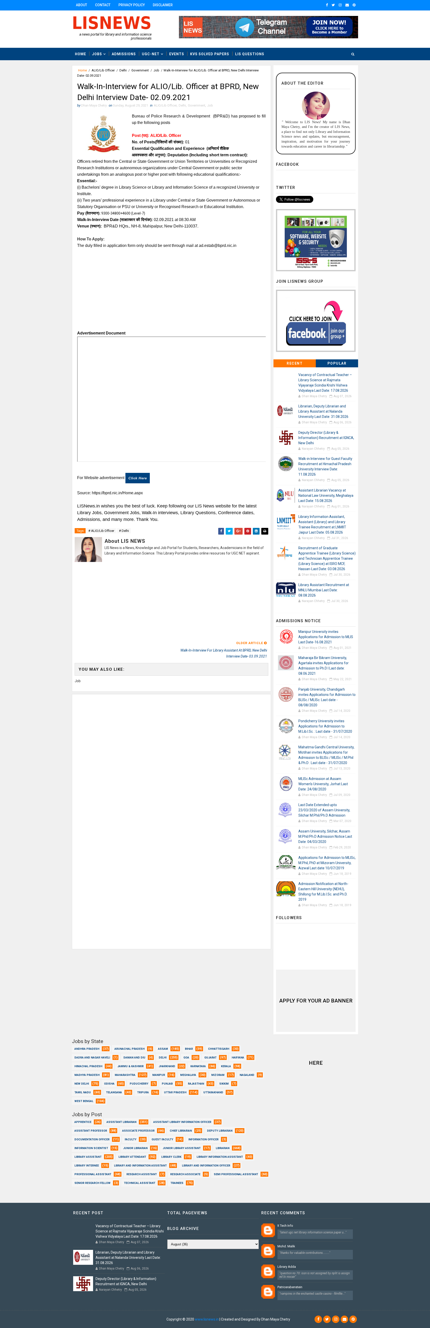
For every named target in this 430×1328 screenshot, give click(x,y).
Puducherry (139, 1083)
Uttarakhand (213, 1092)
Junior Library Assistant (182, 1148)
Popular (337, 363)
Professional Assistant (92, 1174)
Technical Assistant (139, 1183)
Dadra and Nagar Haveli (92, 1057)
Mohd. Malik (286, 1246)
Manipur (158, 1075)
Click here (137, 478)
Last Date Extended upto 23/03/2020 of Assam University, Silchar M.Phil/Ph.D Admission (324, 810)
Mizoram (217, 1075)
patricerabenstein (289, 1287)
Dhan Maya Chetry (151, 1319)
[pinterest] (354, 5)
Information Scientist (91, 1148)
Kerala (226, 1066)
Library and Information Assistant (140, 1165)
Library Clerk (171, 1157)
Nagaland (247, 1075)
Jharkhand (167, 1066)
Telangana (114, 1092)
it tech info (285, 1225)
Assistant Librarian (121, 1122)
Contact (102, 5)
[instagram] (340, 5)
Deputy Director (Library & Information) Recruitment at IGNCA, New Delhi (326, 438)
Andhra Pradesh (86, 1049)
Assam (163, 1049)
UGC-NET (151, 54)
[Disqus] (171, 756)
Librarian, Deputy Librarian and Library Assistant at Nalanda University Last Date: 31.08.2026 (323, 411)
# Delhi (124, 531)
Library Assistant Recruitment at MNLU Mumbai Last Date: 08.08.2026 (323, 590)
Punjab (167, 1083)
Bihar (189, 1049)
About (81, 5)
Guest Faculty (162, 1139)
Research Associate (185, 1174)
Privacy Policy (131, 5)
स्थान (95, 226)
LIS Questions (249, 54)
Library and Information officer (206, 1165)
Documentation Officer (91, 1139)
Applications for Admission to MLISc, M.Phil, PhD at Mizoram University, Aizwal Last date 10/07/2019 (327, 863)
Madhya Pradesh (87, 1075)
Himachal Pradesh (88, 1066)
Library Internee (86, 1165)
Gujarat (210, 1057)
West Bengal (83, 1101)
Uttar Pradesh (175, 1092)
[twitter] (333, 5)
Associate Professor (138, 1130)
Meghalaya (188, 1075)
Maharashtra (125, 1075)
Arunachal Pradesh (129, 1049)
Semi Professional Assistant (236, 1174)
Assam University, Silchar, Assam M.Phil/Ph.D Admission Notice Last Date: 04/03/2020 (325, 836)
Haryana (238, 1057)
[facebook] (327, 5)
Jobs (97, 54)
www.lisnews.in (207, 1319)
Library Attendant (132, 1157)
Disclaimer (163, 5)
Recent (295, 363)
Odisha (109, 1083)
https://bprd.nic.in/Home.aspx (117, 493)
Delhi (123, 70)
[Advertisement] (171, 284)
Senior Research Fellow (92, 1183)
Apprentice (82, 1122)
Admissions (124, 54)
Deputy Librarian (219, 1130)
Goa (186, 1057)
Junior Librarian (135, 1148)
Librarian (222, 1148)
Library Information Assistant (220, 1157)
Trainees (176, 1183)
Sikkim (224, 1083)
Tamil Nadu (82, 1092)
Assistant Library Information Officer (182, 1122)
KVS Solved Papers (209, 54)
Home (80, 54)
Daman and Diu (134, 1057)
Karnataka (198, 1066)
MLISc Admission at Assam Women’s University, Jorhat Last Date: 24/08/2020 (323, 784)
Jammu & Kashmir (130, 1066)
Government (140, 70)
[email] (347, 5)
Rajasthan (196, 1083)
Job (156, 70)
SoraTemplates (102, 1319)
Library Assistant (88, 1157)
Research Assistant (141, 1174)
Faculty (130, 1139)
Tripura (143, 1092)
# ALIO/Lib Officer (101, 531)
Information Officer (203, 1139)
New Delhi (81, 1083)
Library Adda (286, 1267)
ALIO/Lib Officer (103, 70)
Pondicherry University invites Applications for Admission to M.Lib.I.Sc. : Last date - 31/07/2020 (325, 726)
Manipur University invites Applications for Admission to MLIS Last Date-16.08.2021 (325, 637)
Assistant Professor (90, 1130)
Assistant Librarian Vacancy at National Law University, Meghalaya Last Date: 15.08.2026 (325, 495)
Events (176, 54)
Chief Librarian (181, 1130)
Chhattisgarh (218, 1049)
